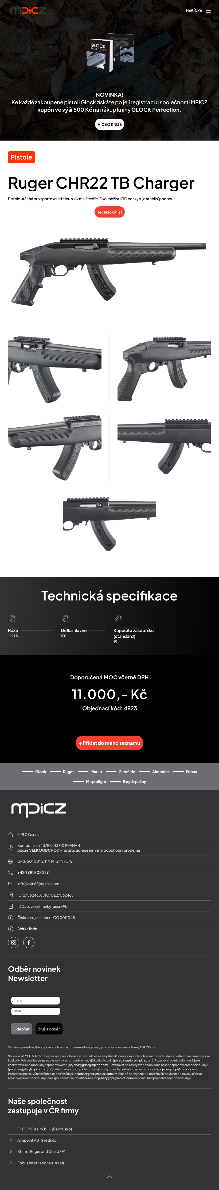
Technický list (109, 212)
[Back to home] (28, 10)
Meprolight (96, 781)
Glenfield (127, 771)
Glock (40, 771)
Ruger (68, 771)
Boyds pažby (134, 781)
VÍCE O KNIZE (110, 124)
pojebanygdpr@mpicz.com (133, 1060)
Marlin (96, 771)
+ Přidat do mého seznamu (109, 743)
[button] (198, 10)
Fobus (191, 771)
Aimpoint (160, 771)
